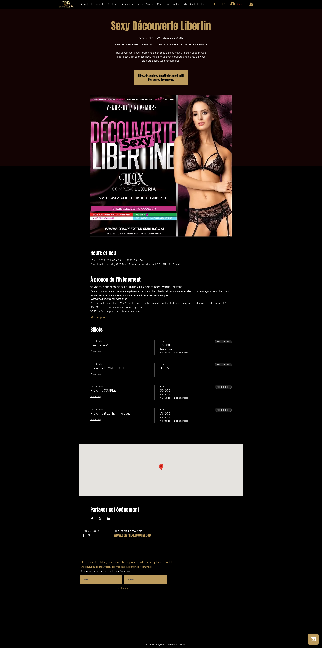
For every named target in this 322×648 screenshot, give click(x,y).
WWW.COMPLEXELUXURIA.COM (132, 535)
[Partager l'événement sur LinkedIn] (108, 518)
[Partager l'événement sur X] (100, 518)
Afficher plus (97, 317)
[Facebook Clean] (83, 535)
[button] (251, 4)
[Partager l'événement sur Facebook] (92, 518)
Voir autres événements (161, 79)
